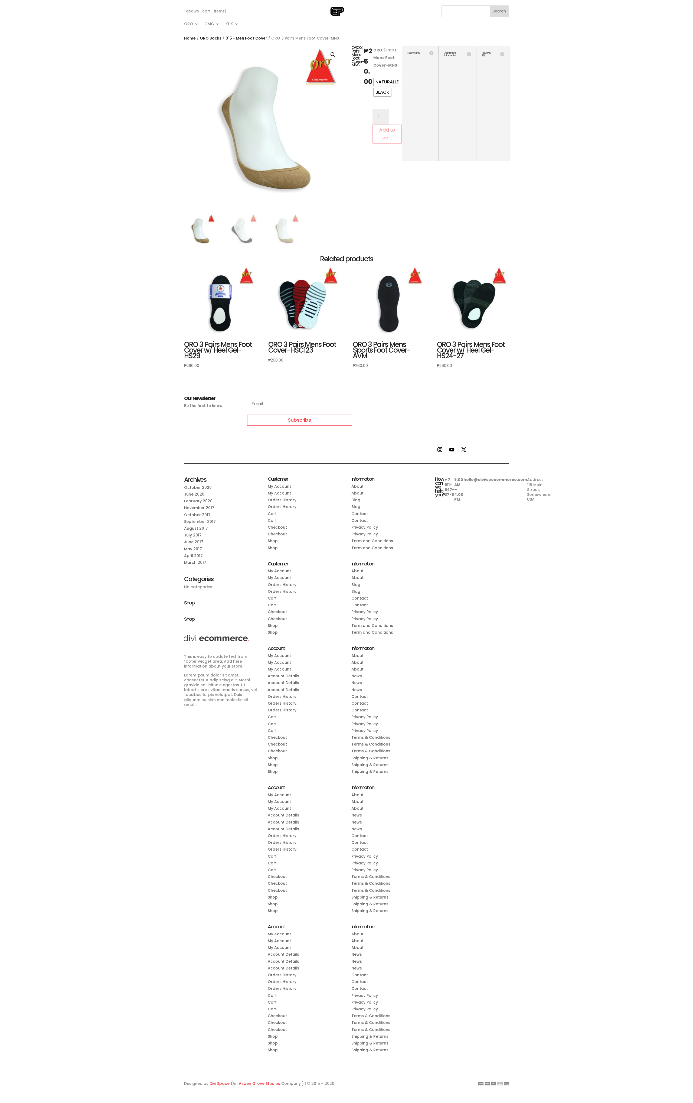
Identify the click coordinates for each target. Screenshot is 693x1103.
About (357, 486)
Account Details (283, 676)
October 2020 (198, 487)
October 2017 (197, 515)
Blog (355, 500)
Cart (272, 513)
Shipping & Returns (369, 758)
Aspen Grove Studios (259, 1083)
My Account (279, 486)
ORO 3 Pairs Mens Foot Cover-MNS (385, 57)
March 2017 (195, 562)
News (356, 676)
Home (190, 38)
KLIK (229, 24)
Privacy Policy (364, 527)
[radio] (387, 82)
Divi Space (220, 1083)
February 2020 (198, 501)
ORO (188, 24)
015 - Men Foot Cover (246, 38)
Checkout (277, 527)
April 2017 (193, 555)
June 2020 (194, 494)
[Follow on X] (464, 449)
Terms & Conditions (370, 737)
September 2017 (200, 521)
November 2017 (199, 507)
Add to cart (387, 134)
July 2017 (193, 535)
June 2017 (193, 542)
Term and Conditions (372, 541)
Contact (359, 513)
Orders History (282, 500)
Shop (273, 541)
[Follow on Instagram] (440, 449)
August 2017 (196, 528)
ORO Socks (210, 38)
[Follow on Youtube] (452, 449)
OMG (209, 24)
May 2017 (193, 549)
